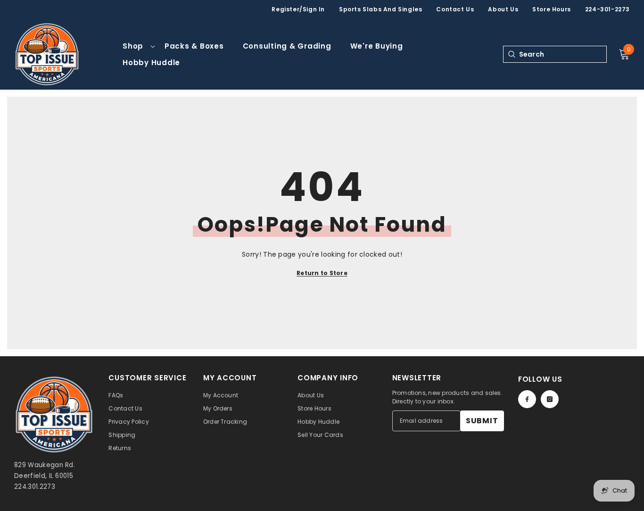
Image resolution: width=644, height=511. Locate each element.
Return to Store (322, 273)
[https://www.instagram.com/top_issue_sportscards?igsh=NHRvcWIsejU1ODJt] (550, 399)
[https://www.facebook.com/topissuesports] (527, 399)
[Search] (511, 54)
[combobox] (562, 54)
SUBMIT (482, 420)
